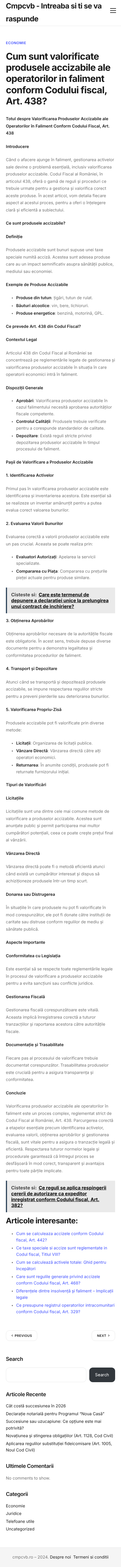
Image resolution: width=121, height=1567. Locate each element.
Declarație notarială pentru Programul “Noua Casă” (55, 1413)
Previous (23, 1336)
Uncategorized (20, 1529)
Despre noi (60, 1557)
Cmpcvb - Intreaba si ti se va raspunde (54, 12)
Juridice (13, 1513)
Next (101, 1336)
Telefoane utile (20, 1521)
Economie (16, 43)
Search (14, 1359)
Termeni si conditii (90, 1557)
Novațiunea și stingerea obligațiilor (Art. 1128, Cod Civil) (59, 1435)
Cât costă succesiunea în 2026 (36, 1406)
